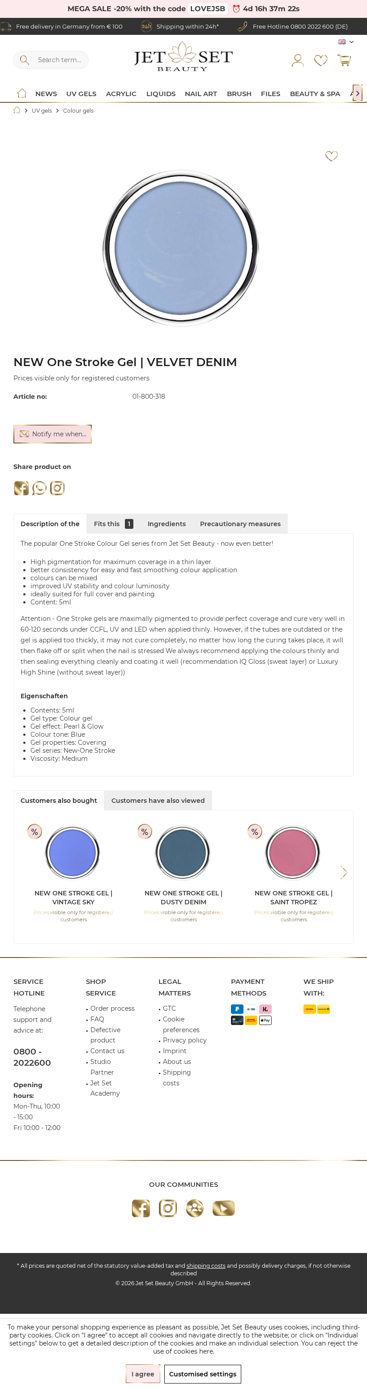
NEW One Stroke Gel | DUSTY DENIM (183, 897)
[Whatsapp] (39, 488)
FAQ (97, 1019)
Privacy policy (185, 1040)
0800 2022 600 (312, 26)
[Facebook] (21, 488)
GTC (169, 1008)
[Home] (21, 94)
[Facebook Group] (195, 1208)
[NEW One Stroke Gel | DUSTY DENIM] (183, 853)
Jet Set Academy (105, 1088)
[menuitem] (344, 60)
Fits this (112, 524)
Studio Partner (102, 1067)
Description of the (50, 524)
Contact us (107, 1051)
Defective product (105, 1035)
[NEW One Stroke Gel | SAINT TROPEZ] (293, 853)
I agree (143, 1374)
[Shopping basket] (344, 60)
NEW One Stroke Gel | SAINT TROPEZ (294, 897)
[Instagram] (57, 488)
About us (177, 1062)
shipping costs (206, 1265)
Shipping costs (177, 1077)
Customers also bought (59, 801)
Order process (112, 1008)
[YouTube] (224, 1208)
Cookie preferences (181, 1024)
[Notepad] (321, 60)
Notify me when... (59, 434)
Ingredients (167, 524)
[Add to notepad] (331, 156)
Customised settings (202, 1374)
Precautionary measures (240, 524)
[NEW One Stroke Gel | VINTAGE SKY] (73, 853)
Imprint (175, 1051)
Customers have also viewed (158, 801)
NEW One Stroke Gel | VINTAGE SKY (73, 897)
